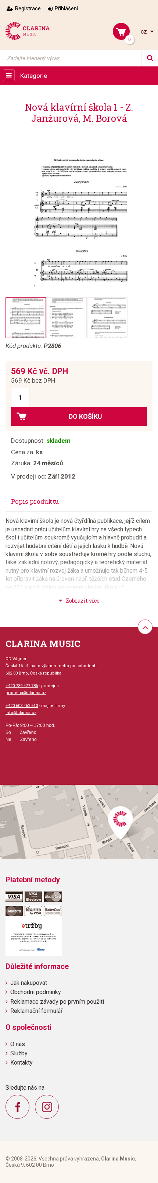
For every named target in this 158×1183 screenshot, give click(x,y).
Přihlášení (66, 8)
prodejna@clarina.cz (26, 692)
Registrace (28, 8)
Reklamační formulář (36, 1010)
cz (144, 31)
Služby (19, 1053)
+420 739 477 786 (22, 685)
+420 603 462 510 (22, 705)
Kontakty (21, 1062)
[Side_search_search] (149, 58)
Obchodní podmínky (35, 992)
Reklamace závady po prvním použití (57, 1001)
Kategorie (33, 75)
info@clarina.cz (21, 712)
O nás (17, 1044)
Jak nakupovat (28, 982)
